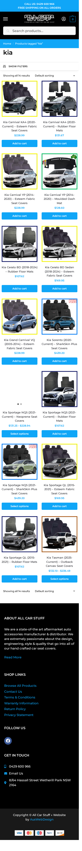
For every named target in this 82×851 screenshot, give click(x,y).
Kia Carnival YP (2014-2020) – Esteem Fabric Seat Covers (19, 199)
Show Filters (18, 66)
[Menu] (9, 19)
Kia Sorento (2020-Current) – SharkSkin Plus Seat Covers (59, 344)
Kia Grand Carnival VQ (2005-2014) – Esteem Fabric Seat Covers (19, 344)
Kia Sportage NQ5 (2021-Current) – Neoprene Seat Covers (19, 416)
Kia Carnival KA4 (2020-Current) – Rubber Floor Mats (59, 126)
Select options (20, 433)
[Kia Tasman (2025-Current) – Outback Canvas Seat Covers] (59, 534)
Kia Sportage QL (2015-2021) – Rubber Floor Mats (19, 559)
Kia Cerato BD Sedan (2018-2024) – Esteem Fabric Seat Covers (59, 271)
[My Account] (63, 19)
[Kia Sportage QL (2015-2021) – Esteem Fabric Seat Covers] (59, 462)
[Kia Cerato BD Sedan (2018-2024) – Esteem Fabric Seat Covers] (59, 244)
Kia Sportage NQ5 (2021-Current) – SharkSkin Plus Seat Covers (19, 489)
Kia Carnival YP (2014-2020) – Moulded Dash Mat (59, 199)
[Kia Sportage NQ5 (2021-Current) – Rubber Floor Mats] (59, 389)
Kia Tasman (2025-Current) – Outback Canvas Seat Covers (59, 561)
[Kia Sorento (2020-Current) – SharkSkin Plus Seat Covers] (59, 317)
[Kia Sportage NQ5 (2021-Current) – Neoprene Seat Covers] (19, 389)
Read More (12, 657)
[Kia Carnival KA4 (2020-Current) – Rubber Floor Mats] (59, 99)
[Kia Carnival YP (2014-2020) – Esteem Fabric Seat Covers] (19, 171)
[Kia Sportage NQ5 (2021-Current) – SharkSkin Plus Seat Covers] (19, 462)
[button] (72, 19)
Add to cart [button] (19, 143)
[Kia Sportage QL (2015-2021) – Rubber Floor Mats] (19, 534)
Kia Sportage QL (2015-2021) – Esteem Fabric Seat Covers (59, 489)
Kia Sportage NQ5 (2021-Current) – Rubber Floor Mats (59, 416)
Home (7, 43)
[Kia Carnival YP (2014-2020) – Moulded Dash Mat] (59, 171)
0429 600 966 (45, 4)
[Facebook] (8, 741)
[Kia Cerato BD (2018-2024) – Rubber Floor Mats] (19, 244)
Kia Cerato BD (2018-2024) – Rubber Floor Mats (19, 269)
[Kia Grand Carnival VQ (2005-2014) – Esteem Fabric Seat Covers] (19, 317)
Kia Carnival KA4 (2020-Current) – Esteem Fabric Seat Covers (19, 126)
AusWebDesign (42, 819)
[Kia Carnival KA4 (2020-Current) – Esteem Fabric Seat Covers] (19, 99)
